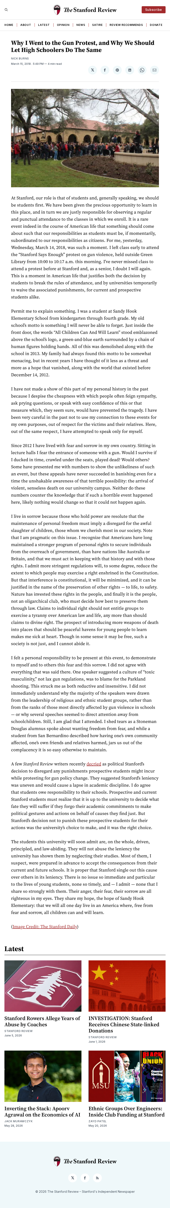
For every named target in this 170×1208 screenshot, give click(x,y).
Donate (156, 25)
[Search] (6, 9)
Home (8, 25)
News (80, 25)
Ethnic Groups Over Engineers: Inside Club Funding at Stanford (127, 1111)
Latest (44, 25)
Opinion (63, 25)
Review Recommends (126, 25)
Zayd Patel (98, 1121)
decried (94, 764)
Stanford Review (18, 1031)
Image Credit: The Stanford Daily (45, 926)
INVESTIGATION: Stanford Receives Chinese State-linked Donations (124, 1024)
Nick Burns (20, 58)
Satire (97, 25)
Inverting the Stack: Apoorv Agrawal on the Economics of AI (42, 1111)
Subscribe (153, 9)
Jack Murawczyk (18, 1121)
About (25, 25)
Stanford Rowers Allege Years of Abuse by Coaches (42, 1021)
